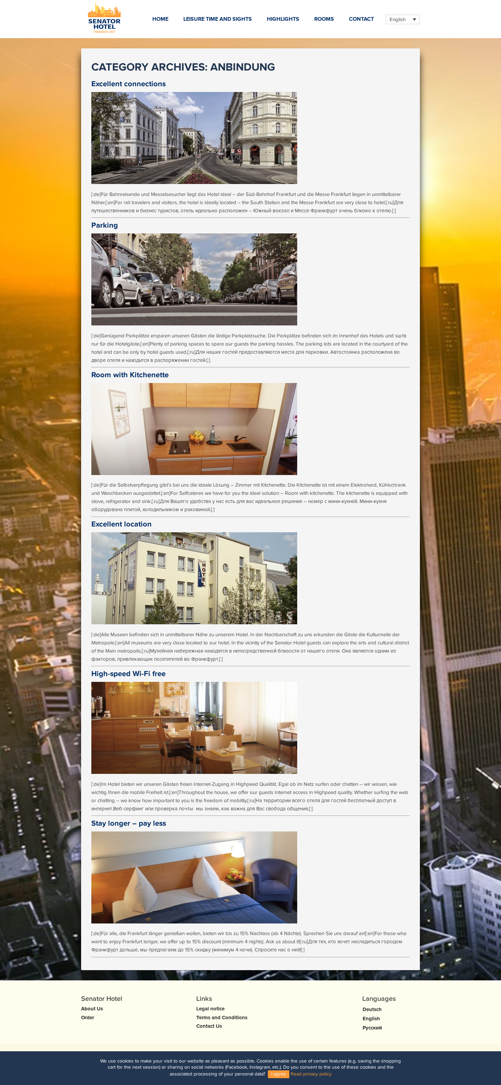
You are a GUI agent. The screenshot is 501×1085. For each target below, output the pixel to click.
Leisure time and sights (217, 19)
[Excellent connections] (250, 138)
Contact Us (209, 1026)
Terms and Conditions (221, 1017)
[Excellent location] (250, 578)
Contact (361, 19)
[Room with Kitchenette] (250, 429)
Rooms (324, 19)
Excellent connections (128, 84)
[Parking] (250, 279)
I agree (278, 1074)
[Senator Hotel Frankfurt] (104, 16)
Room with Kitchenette (130, 375)
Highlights (283, 19)
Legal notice (210, 1009)
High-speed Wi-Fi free (128, 673)
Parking (104, 225)
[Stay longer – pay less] (250, 877)
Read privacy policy (311, 1074)
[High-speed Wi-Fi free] (250, 728)
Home (160, 19)
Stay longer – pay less (128, 823)
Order (87, 1017)
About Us (92, 1009)
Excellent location (121, 524)
